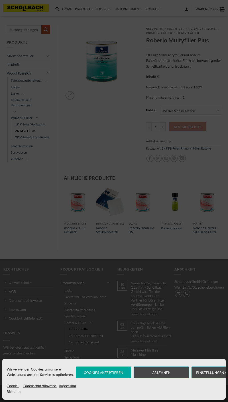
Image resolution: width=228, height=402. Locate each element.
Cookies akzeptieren (103, 373)
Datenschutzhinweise (40, 385)
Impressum (67, 385)
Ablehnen (161, 373)
